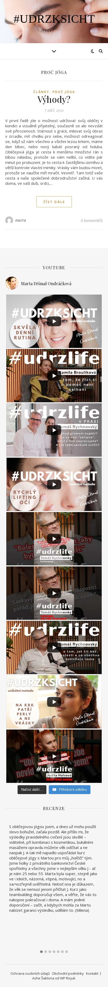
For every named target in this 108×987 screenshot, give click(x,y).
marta (20, 220)
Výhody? (54, 99)
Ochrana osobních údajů (30, 973)
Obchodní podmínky (68, 973)
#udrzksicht (54, 19)
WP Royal (67, 978)
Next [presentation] (93, 883)
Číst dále (54, 201)
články (41, 92)
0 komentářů (92, 220)
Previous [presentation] (14, 883)
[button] (41, 952)
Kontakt (92, 973)
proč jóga (63, 92)
